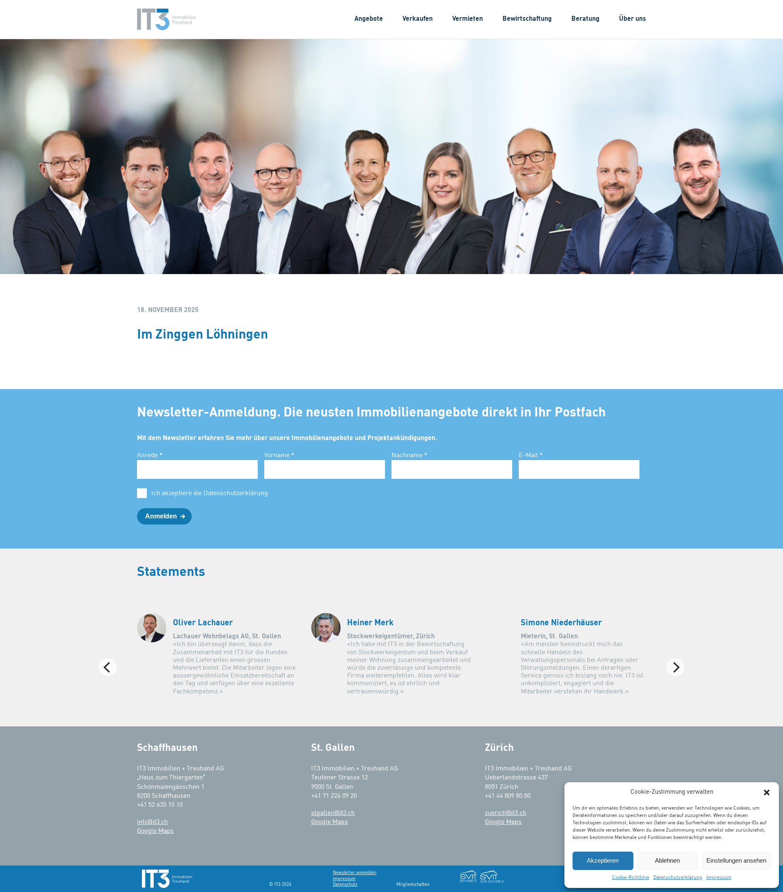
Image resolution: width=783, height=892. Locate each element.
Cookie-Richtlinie (630, 877)
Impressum (719, 877)
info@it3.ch (152, 822)
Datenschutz (345, 884)
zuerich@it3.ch (505, 813)
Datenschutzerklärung (677, 877)
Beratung (585, 19)
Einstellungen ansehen (736, 860)
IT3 (166, 19)
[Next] (675, 667)
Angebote (368, 19)
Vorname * (279, 455)
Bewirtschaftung (527, 19)
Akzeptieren (603, 860)
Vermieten (467, 19)
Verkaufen (418, 19)
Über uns (632, 19)
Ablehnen (667, 860)
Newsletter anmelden (354, 872)
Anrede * (150, 455)
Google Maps (155, 831)
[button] (767, 792)
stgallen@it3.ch (333, 813)
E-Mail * (531, 455)
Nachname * (409, 455)
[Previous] (108, 667)
